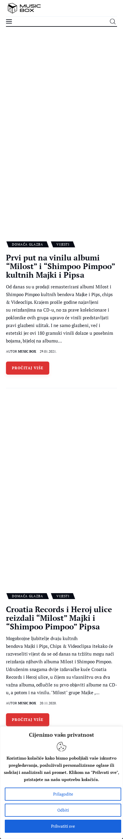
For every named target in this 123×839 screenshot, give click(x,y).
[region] (61, 782)
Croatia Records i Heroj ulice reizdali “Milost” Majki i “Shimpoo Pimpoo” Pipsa (59, 617)
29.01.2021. (48, 351)
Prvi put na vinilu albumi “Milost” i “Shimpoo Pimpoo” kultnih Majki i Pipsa (60, 266)
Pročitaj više (28, 368)
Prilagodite (63, 794)
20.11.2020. (48, 703)
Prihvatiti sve (63, 826)
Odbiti (63, 810)
